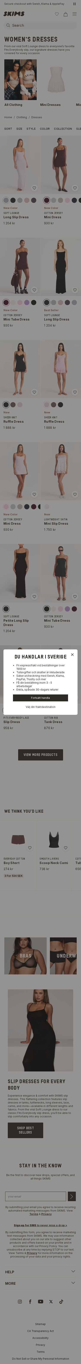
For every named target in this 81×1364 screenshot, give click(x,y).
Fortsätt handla (40, 697)
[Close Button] (72, 654)
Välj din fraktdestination (41, 707)
